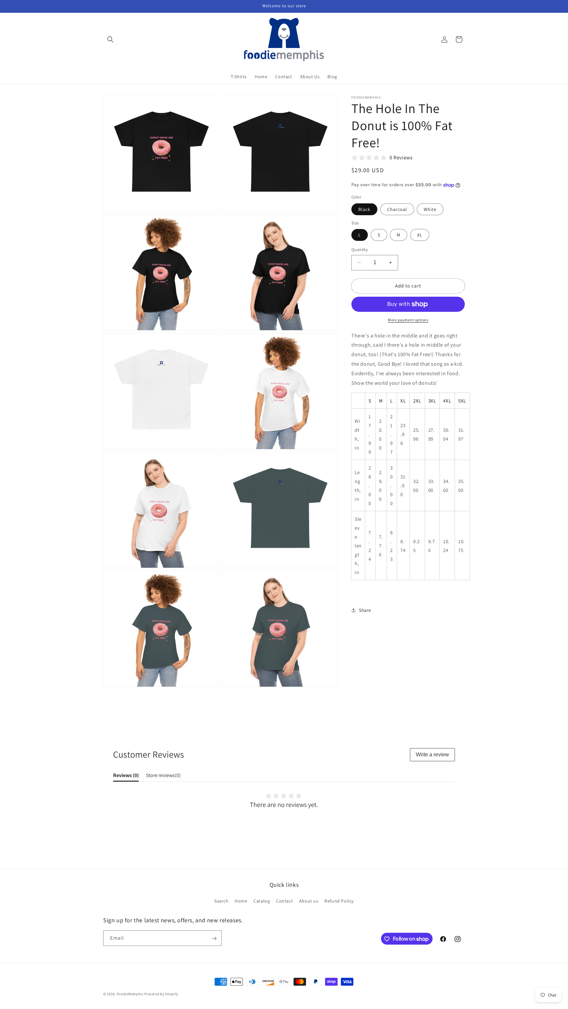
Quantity (359, 249)
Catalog (261, 901)
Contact (284, 901)
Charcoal (397, 209)
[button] (110, 39)
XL (419, 235)
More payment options (408, 319)
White (430, 209)
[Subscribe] (214, 938)
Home (241, 901)
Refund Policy (339, 901)
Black (364, 209)
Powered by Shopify (161, 994)
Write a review (432, 754)
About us (309, 901)
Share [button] (365, 610)
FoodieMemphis (130, 994)
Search (221, 901)
